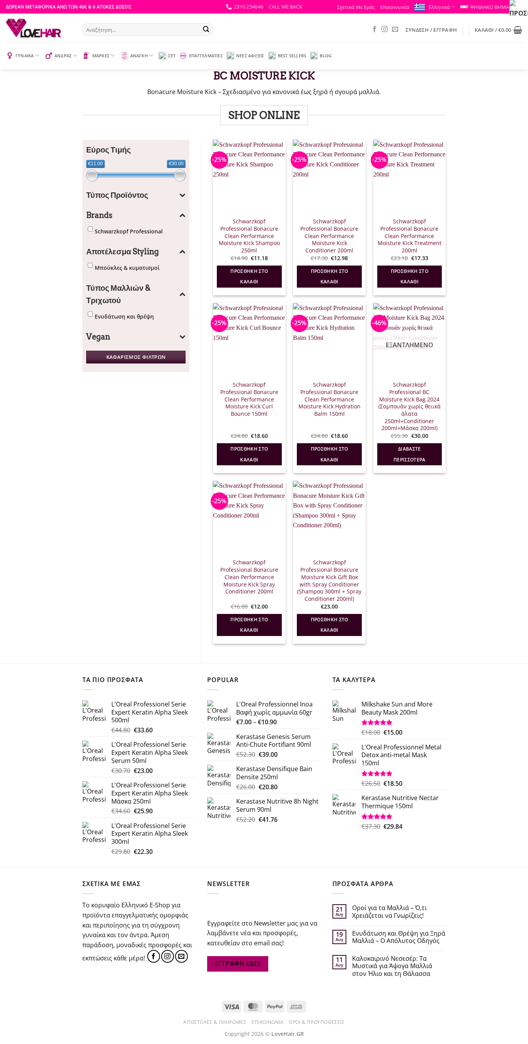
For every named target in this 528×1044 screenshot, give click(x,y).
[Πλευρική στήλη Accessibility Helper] (518, 9)
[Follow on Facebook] (374, 29)
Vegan (98, 336)
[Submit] (206, 29)
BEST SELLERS (292, 55)
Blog (326, 55)
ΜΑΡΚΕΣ (100, 55)
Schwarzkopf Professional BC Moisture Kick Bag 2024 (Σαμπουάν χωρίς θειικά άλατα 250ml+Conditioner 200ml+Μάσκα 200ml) (409, 406)
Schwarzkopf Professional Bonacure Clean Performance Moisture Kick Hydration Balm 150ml (329, 399)
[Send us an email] (395, 29)
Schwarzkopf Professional (129, 231)
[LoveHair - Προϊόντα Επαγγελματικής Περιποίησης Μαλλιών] (38, 28)
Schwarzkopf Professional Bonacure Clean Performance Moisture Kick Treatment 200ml (409, 236)
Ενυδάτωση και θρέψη (124, 316)
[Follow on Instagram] (385, 29)
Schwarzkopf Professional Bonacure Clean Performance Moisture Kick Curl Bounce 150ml (249, 399)
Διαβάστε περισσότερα (409, 454)
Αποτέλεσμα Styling (122, 251)
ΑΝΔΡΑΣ (63, 55)
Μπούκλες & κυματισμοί (127, 267)
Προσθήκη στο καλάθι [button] (249, 276)
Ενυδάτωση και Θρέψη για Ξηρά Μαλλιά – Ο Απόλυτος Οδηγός (398, 937)
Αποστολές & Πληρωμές (214, 1022)
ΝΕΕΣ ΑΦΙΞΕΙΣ (250, 55)
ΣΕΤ (171, 55)
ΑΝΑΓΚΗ (139, 55)
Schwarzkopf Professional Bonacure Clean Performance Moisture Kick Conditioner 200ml (329, 236)
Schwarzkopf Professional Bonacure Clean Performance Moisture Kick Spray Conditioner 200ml (249, 577)
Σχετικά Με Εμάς (356, 6)
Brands (99, 215)
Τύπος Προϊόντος (117, 195)
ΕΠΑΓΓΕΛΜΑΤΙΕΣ (206, 55)
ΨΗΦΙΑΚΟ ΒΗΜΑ (489, 6)
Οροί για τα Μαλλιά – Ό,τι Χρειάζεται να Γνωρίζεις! (389, 911)
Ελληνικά (439, 6)
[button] (285, 6)
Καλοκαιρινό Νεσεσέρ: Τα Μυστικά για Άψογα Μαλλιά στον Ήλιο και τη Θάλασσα (392, 966)
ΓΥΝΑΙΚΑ (24, 55)
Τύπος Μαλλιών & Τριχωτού (118, 294)
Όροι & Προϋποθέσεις (317, 1022)
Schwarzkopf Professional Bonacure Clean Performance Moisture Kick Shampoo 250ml (249, 236)
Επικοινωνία (394, 6)
